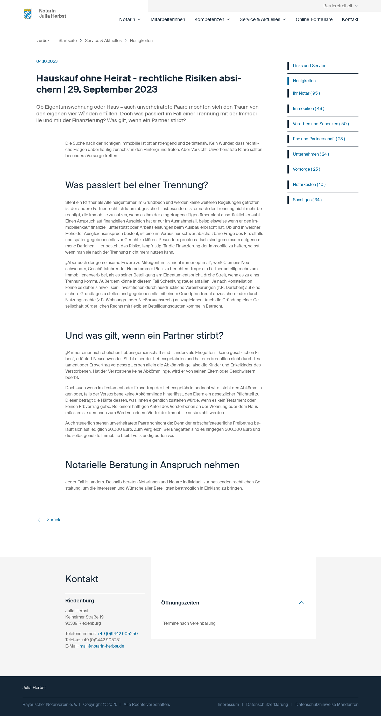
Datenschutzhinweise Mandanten (326, 704)
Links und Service (309, 65)
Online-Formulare (314, 19)
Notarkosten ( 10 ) (309, 184)
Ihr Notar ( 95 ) (306, 93)
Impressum (228, 704)
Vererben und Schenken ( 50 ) (321, 124)
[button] (233, 602)
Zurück (53, 520)
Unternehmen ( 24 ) (311, 154)
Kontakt (350, 19)
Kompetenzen (209, 19)
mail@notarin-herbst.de (102, 646)
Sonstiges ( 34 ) (307, 200)
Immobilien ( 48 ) (308, 108)
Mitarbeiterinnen (168, 19)
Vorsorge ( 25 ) (306, 169)
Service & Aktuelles (260, 19)
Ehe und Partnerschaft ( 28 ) (319, 139)
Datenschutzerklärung (267, 704)
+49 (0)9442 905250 (117, 633)
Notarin (127, 19)
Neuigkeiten (304, 81)
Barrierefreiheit (337, 6)
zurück (45, 40)
